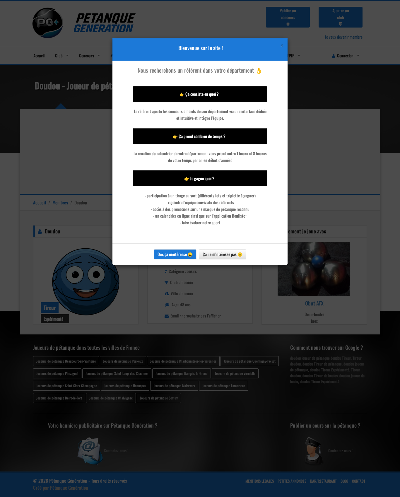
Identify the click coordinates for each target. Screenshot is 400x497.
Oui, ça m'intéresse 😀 (175, 254)
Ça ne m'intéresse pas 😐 (222, 254)
